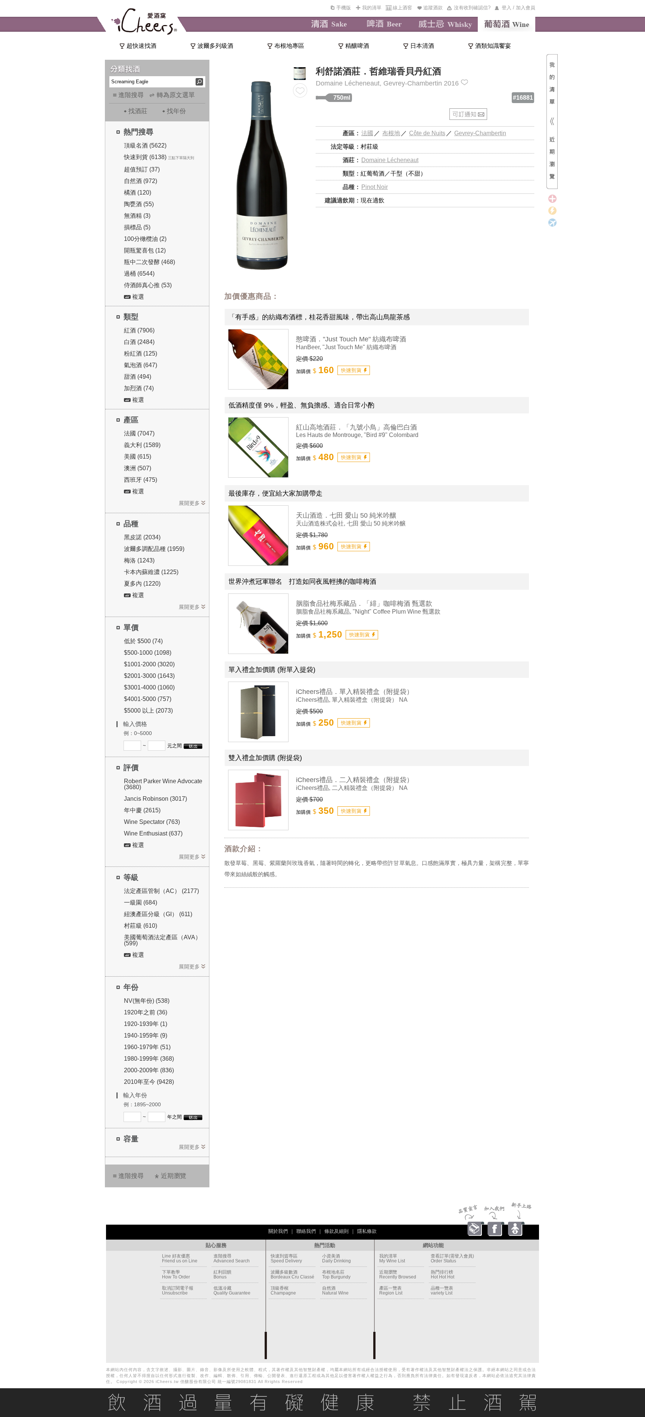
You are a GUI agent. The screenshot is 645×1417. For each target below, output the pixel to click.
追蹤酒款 (433, 7)
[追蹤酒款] (300, 90)
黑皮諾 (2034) (142, 537)
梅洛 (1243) (139, 560)
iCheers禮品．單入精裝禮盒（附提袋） (354, 691)
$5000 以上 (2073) (148, 710)
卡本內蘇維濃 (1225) (151, 572)
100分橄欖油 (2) (145, 239)
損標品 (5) (137, 227)
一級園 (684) (140, 902)
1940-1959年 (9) (145, 1035)
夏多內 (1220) (142, 583)
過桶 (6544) (139, 273)
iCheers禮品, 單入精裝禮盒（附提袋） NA (352, 700)
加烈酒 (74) (139, 388)
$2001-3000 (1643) (149, 676)
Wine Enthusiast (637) (153, 833)
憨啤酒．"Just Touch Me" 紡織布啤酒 (351, 339)
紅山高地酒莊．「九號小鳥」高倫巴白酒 (356, 427)
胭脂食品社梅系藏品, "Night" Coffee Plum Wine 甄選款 (368, 611)
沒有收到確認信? (472, 7)
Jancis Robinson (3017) (155, 799)
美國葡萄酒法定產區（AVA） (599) (162, 940)
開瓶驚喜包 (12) (145, 250)
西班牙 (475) (140, 480)
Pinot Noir (374, 187)
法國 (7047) (139, 433)
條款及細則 (336, 1231)
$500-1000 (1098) (147, 652)
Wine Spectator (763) (152, 822)
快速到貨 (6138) (145, 157)
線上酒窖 (402, 7)
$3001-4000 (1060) (149, 687)
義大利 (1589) (142, 445)
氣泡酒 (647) (140, 365)
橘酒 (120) (137, 192)
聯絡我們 (306, 1231)
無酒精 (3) (137, 216)
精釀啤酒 (357, 46)
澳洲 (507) (137, 468)
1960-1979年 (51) (147, 1047)
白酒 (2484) (139, 342)
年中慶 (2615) (142, 810)
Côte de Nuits (427, 133)
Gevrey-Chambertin (480, 133)
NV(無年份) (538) (146, 1001)
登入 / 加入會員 (518, 7)
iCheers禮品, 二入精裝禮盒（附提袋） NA (352, 788)
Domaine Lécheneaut (389, 160)
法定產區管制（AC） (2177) (161, 891)
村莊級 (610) (140, 926)
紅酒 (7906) (139, 330)
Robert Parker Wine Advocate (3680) (163, 784)
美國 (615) (137, 456)
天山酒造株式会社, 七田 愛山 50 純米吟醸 (351, 523)
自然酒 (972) (140, 181)
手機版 (343, 7)
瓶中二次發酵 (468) (149, 262)
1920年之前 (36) (145, 1012)
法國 (367, 133)
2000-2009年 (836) (149, 1070)
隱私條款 (367, 1231)
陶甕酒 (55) (139, 204)
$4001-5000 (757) (147, 699)
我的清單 (371, 7)
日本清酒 (422, 46)
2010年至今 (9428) (149, 1082)
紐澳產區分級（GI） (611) (158, 914)
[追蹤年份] (464, 82)
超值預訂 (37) (142, 169)
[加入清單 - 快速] (353, 370)
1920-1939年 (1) (145, 1024)
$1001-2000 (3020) (149, 664)
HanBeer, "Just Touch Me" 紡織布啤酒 (346, 347)
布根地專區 (289, 46)
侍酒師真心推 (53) (148, 285)
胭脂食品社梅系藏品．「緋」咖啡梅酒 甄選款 (364, 603)
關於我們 (278, 1231)
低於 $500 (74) (143, 641)
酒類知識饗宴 (493, 46)
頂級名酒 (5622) (145, 145)
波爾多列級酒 (215, 46)
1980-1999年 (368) (149, 1058)
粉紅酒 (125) (140, 353)
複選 (137, 297)
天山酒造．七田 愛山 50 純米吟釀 (346, 515)
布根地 (391, 133)
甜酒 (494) (137, 376)
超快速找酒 (141, 46)
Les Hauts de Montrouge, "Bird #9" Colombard (357, 435)
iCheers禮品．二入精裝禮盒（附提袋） (354, 780)
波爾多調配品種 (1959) (154, 549)
